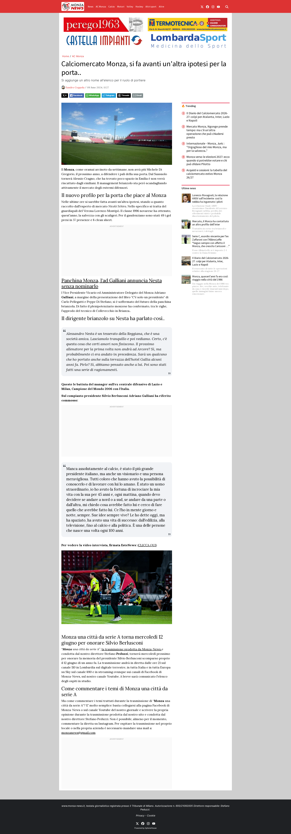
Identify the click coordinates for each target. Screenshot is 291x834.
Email (139, 95)
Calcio (111, 6)
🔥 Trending (189, 106)
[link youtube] (218, 6)
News (90, 6)
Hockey (139, 6)
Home (65, 56)
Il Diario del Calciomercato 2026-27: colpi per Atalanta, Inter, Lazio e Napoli (210, 261)
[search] (227, 6)
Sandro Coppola (75, 87)
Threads (125, 95)
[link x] (202, 6)
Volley (130, 6)
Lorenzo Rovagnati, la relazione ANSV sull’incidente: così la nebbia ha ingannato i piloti (210, 198)
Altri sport (151, 6)
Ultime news (189, 188)
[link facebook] (207, 6)
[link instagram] (213, 6)
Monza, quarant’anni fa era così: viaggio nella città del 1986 (210, 278)
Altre (161, 6)
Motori (120, 6)
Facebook (77, 95)
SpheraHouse (151, 828)
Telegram (109, 95)
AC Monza (101, 6)
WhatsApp (94, 95)
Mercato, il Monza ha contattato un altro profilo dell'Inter (210, 222)
